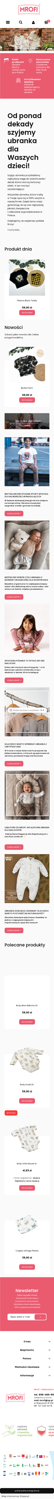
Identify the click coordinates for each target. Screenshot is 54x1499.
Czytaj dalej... (13, 229)
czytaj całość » (14, 513)
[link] (27, 39)
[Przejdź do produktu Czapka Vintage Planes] (27, 1226)
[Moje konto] (33, 22)
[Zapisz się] (40, 1317)
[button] (7, 22)
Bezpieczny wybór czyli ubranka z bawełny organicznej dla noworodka (26, 578)
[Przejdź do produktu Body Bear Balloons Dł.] (27, 981)
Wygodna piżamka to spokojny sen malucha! (24, 662)
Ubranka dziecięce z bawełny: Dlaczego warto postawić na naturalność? (27, 912)
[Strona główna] (27, 9)
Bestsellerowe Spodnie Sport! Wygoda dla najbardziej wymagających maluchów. (26, 495)
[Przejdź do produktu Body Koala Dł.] (27, 1060)
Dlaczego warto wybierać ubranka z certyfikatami (26, 745)
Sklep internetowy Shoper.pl (15, 1496)
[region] (27, 39)
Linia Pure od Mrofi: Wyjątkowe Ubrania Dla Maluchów (27, 828)
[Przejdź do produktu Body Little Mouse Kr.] (27, 1139)
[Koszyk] (46, 22)
